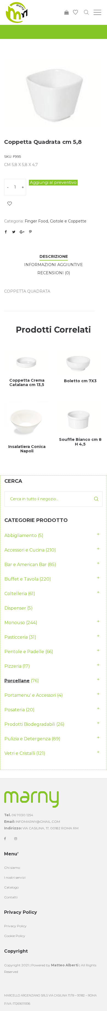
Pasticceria (16, 637)
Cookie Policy (14, 936)
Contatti (11, 897)
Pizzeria (12, 666)
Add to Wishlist (9, 203)
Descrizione (54, 256)
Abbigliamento (20, 535)
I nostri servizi (15, 877)
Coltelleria (15, 593)
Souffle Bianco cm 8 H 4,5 (80, 442)
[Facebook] (5, 838)
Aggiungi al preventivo (53, 182)
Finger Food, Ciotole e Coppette (55, 221)
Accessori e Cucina (24, 550)
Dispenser (15, 608)
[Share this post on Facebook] (5, 232)
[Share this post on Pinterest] (30, 232)
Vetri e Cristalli (19, 753)
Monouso (14, 622)
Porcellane (17, 680)
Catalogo (11, 887)
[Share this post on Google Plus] (22, 232)
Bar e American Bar (25, 564)
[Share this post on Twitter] (14, 232)
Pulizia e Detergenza (27, 738)
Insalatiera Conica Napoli (27, 449)
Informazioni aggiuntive (53, 264)
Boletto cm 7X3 (80, 380)
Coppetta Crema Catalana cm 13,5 (26, 382)
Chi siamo (12, 868)
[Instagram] (15, 838)
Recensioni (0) (53, 272)
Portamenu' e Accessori (30, 695)
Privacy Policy (15, 926)
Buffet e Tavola (21, 579)
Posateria (14, 709)
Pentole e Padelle (24, 651)
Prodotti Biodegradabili (29, 724)
